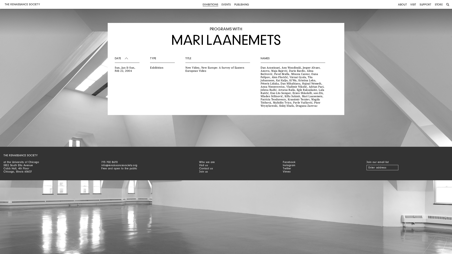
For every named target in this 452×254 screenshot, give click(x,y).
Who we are (207, 162)
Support (425, 4)
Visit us (203, 165)
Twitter (287, 168)
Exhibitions (210, 4)
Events (226, 4)
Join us (203, 171)
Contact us (206, 168)
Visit (413, 4)
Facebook (289, 162)
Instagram (289, 165)
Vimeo (287, 171)
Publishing (241, 4)
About (402, 4)
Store (439, 4)
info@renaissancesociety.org (119, 165)
